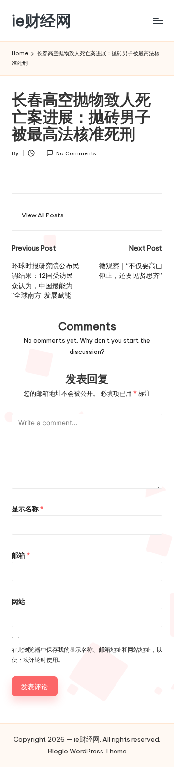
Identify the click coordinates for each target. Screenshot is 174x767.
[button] (43, 215)
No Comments (76, 153)
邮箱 (21, 555)
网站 (18, 602)
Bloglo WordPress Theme (87, 751)
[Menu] (157, 20)
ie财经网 (41, 20)
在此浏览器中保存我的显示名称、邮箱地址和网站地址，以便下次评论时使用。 (87, 654)
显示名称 (28, 509)
